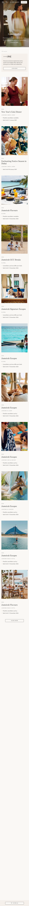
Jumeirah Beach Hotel (8, 559)
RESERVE (24, 2)
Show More (14, 620)
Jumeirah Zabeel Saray (8, 115)
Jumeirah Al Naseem (7, 509)
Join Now (14, 68)
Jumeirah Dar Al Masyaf (8, 460)
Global (3, 213)
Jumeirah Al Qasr (6, 411)
